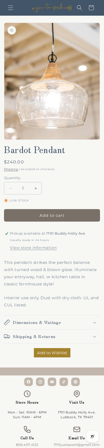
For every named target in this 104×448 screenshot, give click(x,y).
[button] (11, 8)
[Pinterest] (75, 382)
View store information (33, 247)
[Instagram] (40, 382)
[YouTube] (52, 382)
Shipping (11, 169)
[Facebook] (28, 382)
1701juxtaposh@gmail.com (77, 445)
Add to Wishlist (52, 352)
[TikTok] (63, 382)
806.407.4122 (27, 445)
